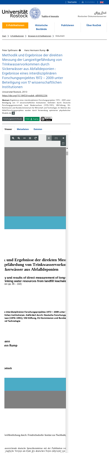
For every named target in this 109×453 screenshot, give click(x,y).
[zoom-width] (24, 138)
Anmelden (89, 2)
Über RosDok (93, 25)
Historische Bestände (41, 27)
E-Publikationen (15, 25)
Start (4, 36)
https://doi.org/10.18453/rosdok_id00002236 (24, 95)
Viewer (8, 129)
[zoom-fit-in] (30, 138)
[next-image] (63, 138)
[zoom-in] (13, 138)
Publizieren (67, 25)
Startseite (72, 2)
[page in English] (100, 2)
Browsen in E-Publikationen (39, 36)
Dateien (38, 129)
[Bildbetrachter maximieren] (63, 143)
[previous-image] (49, 138)
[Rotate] (35, 138)
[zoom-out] (19, 138)
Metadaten (23, 129)
